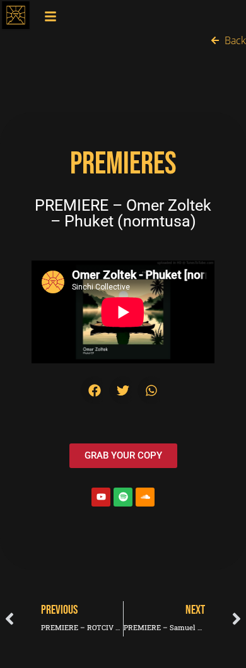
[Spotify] (123, 497)
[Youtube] (100, 497)
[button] (95, 390)
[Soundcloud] (145, 497)
